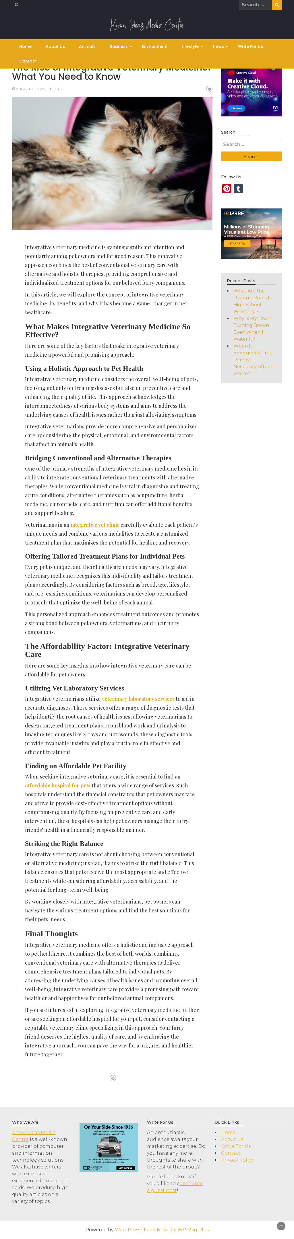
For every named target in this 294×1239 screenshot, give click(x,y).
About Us (55, 46)
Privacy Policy (237, 1160)
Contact (28, 61)
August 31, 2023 (30, 89)
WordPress (127, 1229)
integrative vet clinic (95, 524)
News (218, 46)
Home (25, 46)
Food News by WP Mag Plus (176, 1229)
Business (119, 46)
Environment (155, 46)
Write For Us (250, 46)
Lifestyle (190, 46)
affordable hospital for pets (57, 785)
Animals (87, 46)
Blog (55, 89)
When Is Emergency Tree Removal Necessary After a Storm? (253, 359)
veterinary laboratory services (138, 698)
